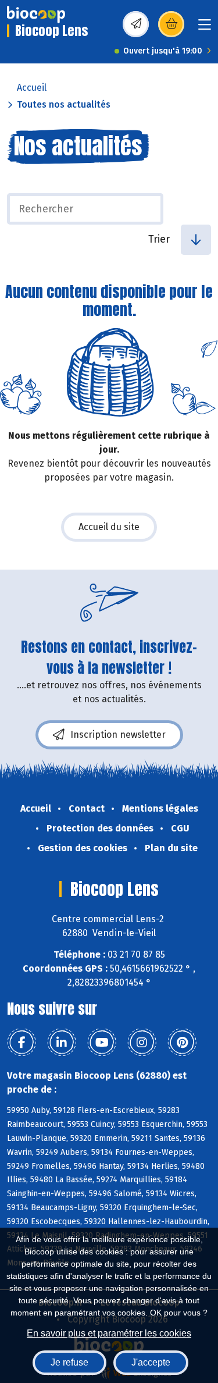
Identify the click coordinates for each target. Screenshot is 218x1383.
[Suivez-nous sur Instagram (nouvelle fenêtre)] (141, 1042)
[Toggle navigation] (204, 28)
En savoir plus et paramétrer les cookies (109, 1333)
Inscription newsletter (118, 734)
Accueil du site (109, 526)
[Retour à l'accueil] (36, 14)
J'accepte (150, 1362)
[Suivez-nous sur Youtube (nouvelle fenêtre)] (101, 1042)
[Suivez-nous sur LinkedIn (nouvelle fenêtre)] (61, 1042)
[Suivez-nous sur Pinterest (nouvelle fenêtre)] (181, 1042)
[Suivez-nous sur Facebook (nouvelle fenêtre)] (21, 1042)
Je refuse (69, 1362)
